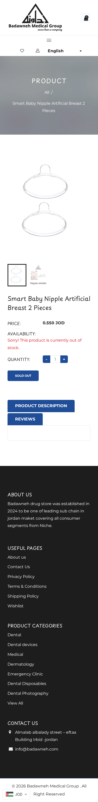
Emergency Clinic (25, 674)
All (46, 92)
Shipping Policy (23, 596)
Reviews (25, 419)
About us (17, 557)
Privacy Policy (21, 576)
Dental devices (22, 644)
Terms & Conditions (27, 586)
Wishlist (16, 606)
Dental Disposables (27, 683)
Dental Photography (28, 693)
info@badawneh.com (36, 749)
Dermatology (21, 664)
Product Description (41, 405)
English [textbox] (56, 50)
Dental (14, 634)
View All (15, 703)
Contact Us (19, 566)
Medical (15, 654)
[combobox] (64, 51)
